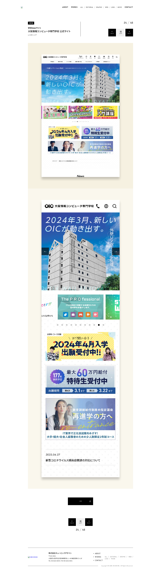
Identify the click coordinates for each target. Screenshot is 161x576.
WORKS (74, 7)
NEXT (129, 33)
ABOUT (65, 7)
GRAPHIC (99, 7)
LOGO (113, 7)
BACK (112, 33)
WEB (106, 7)
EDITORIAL (89, 7)
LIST (120, 33)
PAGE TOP (157, 274)
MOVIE (120, 7)
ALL (81, 7)
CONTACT (129, 7)
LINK (80, 501)
